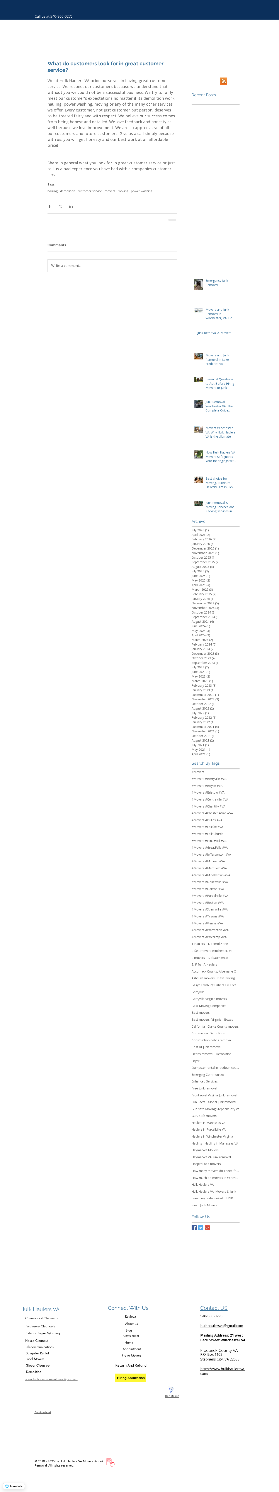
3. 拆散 (196, 964)
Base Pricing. (226, 978)
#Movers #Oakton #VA (208, 889)
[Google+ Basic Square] (207, 1227)
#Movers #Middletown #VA (211, 875)
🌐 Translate (13, 1486)
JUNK (229, 1198)
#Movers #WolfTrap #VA (209, 937)
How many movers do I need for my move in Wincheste (216, 1171)
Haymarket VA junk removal (211, 1157)
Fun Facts (198, 1102)
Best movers (201, 1012)
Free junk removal (204, 1088)
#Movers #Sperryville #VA (210, 909)
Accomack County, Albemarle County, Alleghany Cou (216, 971)
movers (110, 191)
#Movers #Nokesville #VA (210, 882)
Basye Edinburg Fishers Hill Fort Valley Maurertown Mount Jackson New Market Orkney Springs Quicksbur (216, 985)
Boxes (228, 1019)
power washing (141, 191)
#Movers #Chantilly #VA (208, 806)
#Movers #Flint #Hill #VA (209, 841)
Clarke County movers (223, 1026)
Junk (194, 1205)
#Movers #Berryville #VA (209, 779)
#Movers (198, 772)
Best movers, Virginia (206, 1019)
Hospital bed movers (206, 1164)
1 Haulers (198, 944)
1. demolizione (218, 944)
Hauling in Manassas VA (221, 1143)
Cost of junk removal (206, 1047)
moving (123, 191)
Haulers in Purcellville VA (209, 1129)
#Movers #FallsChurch (207, 834)
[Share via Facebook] (50, 206)
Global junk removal (222, 1102)
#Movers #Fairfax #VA (207, 827)
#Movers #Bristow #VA (208, 792)
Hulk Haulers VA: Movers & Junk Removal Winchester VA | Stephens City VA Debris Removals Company (216, 1191)
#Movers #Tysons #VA (208, 916)
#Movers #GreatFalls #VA (210, 847)
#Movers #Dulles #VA (207, 820)
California (198, 1026)
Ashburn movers (203, 978)
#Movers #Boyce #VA (207, 786)
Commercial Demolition (208, 1033)
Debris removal (202, 1054)
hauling (53, 191)
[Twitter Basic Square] (200, 1227)
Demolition (223, 1054)
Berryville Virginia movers (209, 999)
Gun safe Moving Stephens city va (215, 1109)
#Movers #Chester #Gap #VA (212, 813)
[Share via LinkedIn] (71, 206)
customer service (90, 191)
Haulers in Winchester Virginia (212, 1136)
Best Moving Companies (209, 1006)
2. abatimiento (218, 958)
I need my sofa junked (207, 1198)
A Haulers (210, 964)
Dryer (195, 1061)
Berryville (198, 992)
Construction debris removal (211, 1040)
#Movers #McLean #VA (208, 861)
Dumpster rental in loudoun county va (216, 1067)
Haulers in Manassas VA (208, 1123)
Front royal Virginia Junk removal (214, 1095)
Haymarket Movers (205, 1150)
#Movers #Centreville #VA (210, 799)
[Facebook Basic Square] (194, 1227)
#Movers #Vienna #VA (207, 923)
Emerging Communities (208, 1074)
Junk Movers (209, 1205)
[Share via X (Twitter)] (60, 206)
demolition (67, 191)
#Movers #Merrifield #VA (209, 868)
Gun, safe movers (204, 1116)
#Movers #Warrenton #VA (210, 930)
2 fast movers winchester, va (212, 951)
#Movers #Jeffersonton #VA (211, 854)
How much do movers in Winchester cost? (216, 1178)
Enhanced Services (205, 1081)
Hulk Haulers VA (203, 1184)
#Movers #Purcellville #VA (210, 896)
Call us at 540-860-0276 (54, 16)
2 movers (198, 958)
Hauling (197, 1143)
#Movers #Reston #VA (208, 902)
